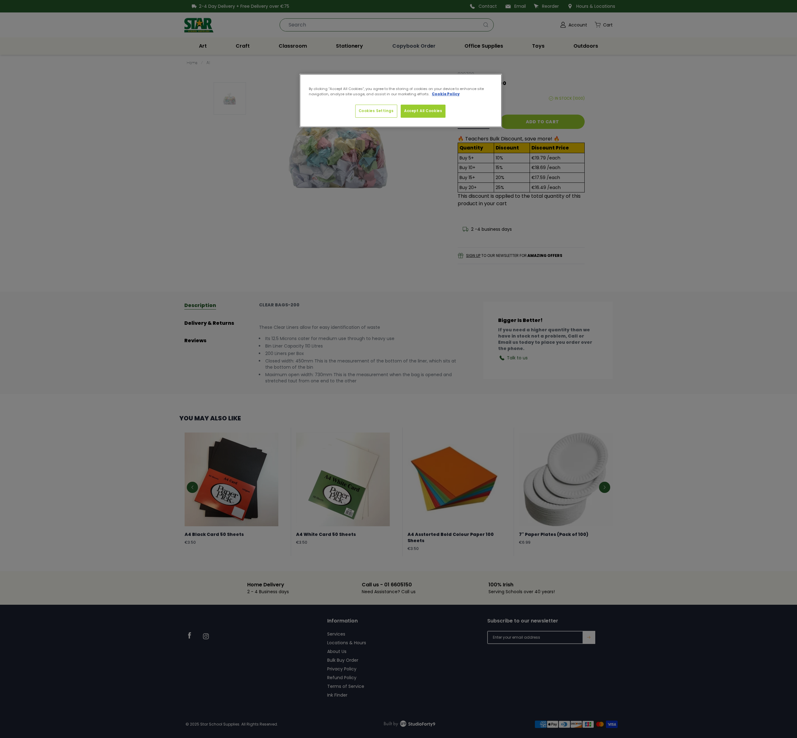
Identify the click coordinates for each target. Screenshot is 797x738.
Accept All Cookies (423, 110)
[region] (400, 100)
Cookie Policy (446, 94)
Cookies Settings (376, 110)
